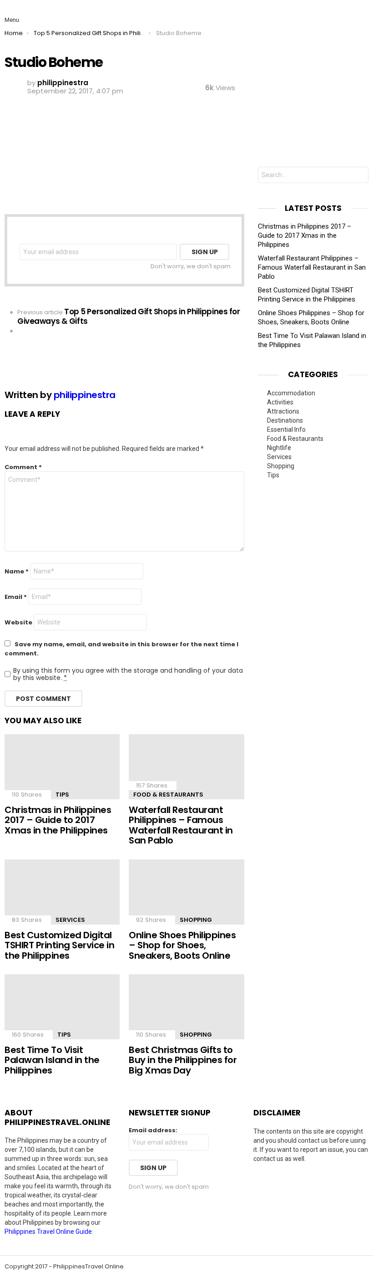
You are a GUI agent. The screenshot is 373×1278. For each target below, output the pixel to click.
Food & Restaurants (168, 794)
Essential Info (286, 429)
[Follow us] (342, 12)
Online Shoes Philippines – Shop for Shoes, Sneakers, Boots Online (182, 945)
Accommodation (291, 393)
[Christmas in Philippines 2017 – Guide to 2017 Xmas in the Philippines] (62, 766)
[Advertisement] (313, 100)
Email (16, 597)
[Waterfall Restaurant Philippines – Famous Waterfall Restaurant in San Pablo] (186, 766)
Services (70, 919)
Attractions (283, 411)
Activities (280, 402)
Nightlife (279, 447)
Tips (62, 794)
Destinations (285, 420)
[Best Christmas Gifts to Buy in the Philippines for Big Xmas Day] (186, 1006)
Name (17, 571)
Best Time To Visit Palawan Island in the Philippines (52, 1060)
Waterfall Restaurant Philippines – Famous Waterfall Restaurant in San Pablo (181, 825)
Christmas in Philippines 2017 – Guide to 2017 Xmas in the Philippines (58, 820)
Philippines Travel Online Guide (48, 1231)
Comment (23, 467)
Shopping (196, 919)
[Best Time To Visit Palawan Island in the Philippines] (62, 1006)
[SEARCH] (361, 12)
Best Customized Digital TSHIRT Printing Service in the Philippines (59, 945)
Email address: (153, 1130)
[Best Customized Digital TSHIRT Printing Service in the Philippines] (62, 892)
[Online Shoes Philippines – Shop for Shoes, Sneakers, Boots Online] (186, 892)
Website (18, 622)
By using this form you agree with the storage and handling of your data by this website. (128, 674)
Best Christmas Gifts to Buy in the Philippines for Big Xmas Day (183, 1060)
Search (359, 176)
